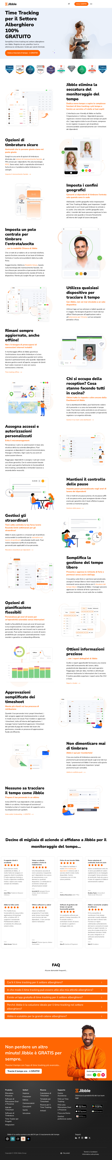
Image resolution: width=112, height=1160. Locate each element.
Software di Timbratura (9, 1114)
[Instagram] (82, 1138)
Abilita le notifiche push (74, 772)
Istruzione (26, 1113)
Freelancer (27, 1096)
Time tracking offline (12, 372)
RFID (7, 164)
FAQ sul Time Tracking (63, 1100)
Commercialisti (28, 1103)
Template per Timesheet (45, 1100)
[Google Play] (97, 1106)
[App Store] (81, 1106)
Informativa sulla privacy (90, 1154)
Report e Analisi (71, 683)
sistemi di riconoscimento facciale (29, 159)
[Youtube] (86, 1138)
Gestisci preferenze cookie (65, 1117)
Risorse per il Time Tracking (45, 1106)
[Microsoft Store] (97, 1111)
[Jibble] (11, 4)
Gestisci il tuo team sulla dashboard (78, 420)
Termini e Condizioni (90, 1152)
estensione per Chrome (78, 317)
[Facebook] (79, 1138)
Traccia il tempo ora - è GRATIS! (23, 1071)
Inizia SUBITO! (81, 4)
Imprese (26, 1093)
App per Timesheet (9, 1108)
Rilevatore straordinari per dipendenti (17, 550)
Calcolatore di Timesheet (45, 1094)
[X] (89, 1138)
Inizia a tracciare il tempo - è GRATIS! (22, 53)
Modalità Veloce (31, 265)
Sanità (25, 1110)
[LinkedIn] (76, 1138)
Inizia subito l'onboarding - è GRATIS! (18, 814)
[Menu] (91, 4)
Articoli (43, 1110)
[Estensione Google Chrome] (81, 1116)
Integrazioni (9, 1125)
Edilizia (25, 1100)
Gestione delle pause (73, 508)
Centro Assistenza (62, 1094)
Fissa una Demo (64, 1113)
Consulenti (27, 1106)
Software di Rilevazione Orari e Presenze (12, 1101)
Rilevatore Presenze (9, 1094)
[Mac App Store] (81, 1111)
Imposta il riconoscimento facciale (16, 174)
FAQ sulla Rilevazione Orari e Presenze (64, 1107)
